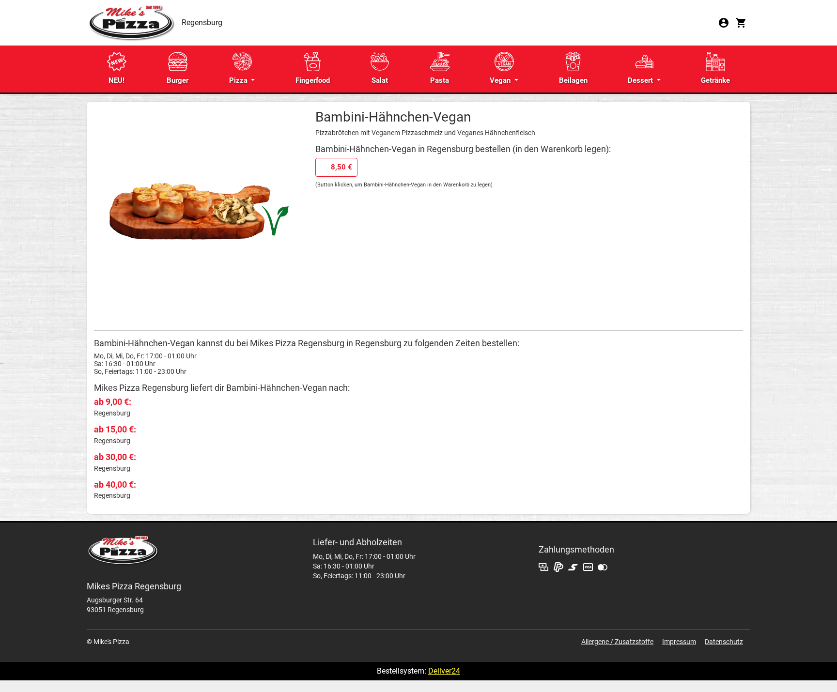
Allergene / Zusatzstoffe (617, 642)
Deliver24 (444, 671)
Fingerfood (312, 80)
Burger (177, 80)
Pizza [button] (239, 80)
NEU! (116, 80)
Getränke (715, 80)
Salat (380, 80)
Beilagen (573, 80)
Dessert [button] (641, 80)
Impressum (679, 642)
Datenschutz (724, 642)
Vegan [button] (501, 80)
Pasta (439, 80)
